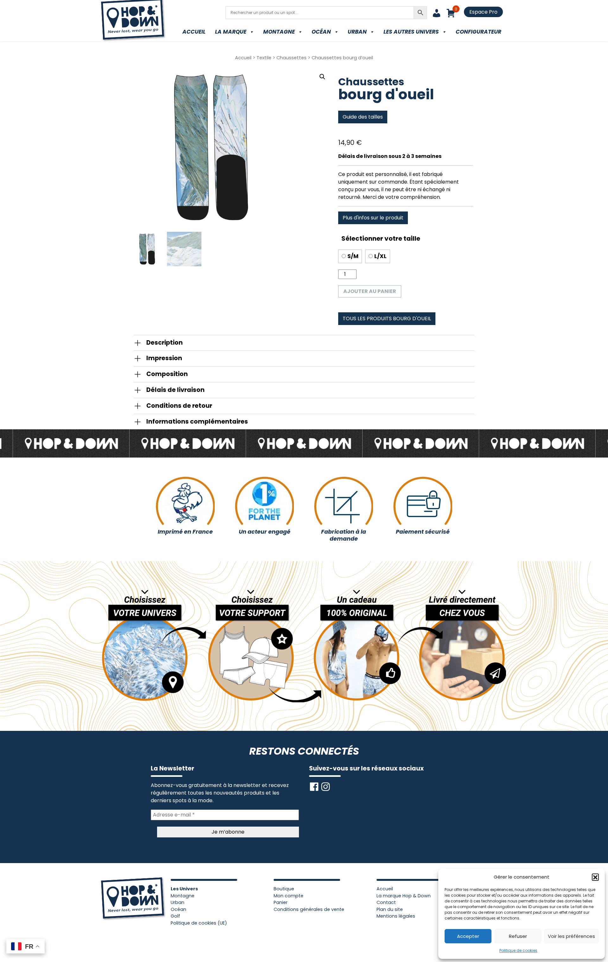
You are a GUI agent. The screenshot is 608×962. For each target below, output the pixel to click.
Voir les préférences (571, 936)
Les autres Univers (411, 32)
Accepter (468, 936)
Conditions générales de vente (309, 909)
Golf (175, 916)
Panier (281, 902)
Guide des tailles (363, 116)
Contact (386, 902)
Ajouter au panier (369, 291)
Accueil (194, 32)
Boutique (284, 889)
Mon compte (288, 896)
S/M (352, 256)
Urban (357, 32)
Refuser (518, 936)
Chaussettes (291, 58)
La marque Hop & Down (404, 896)
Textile (263, 58)
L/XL (380, 256)
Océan (321, 32)
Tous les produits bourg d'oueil (387, 318)
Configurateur (478, 32)
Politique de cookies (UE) (199, 923)
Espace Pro (483, 12)
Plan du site (390, 909)
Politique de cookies (518, 950)
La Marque (230, 32)
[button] (595, 877)
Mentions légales (396, 916)
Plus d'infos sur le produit (373, 217)
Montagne (279, 32)
